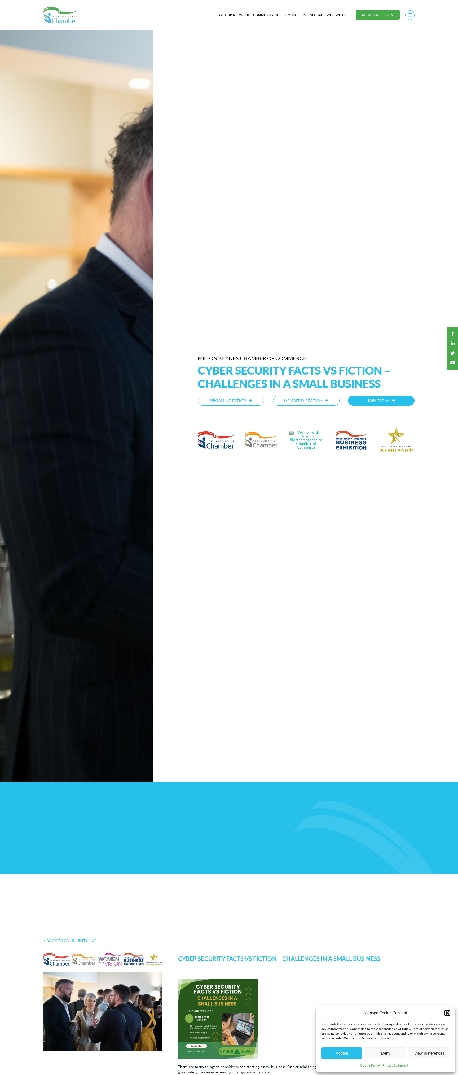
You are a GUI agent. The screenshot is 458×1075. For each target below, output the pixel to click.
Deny (385, 1053)
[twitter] (453, 353)
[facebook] (452, 334)
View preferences (429, 1053)
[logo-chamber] (60, 8)
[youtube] (452, 363)
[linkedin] (453, 343)
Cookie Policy (370, 1065)
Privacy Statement (395, 1065)
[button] (447, 1013)
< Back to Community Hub (70, 940)
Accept (342, 1053)
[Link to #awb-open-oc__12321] (410, 15)
